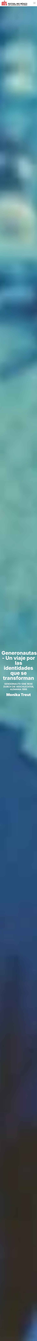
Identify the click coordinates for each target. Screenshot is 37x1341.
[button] (34, 3)
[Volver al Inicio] (14, 3)
